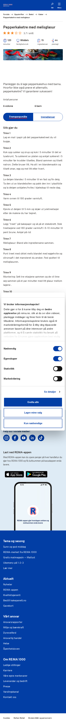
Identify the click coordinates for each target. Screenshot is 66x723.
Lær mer (7, 568)
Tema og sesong (14, 541)
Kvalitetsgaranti (12, 595)
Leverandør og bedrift (15, 681)
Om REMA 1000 (14, 659)
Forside (6, 14)
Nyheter (7, 584)
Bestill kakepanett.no (14, 600)
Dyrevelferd (9, 632)
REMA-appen (10, 589)
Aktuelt (8, 579)
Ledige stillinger (12, 665)
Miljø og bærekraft (13, 627)
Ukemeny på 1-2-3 (13, 562)
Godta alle (33, 402)
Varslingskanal (11, 691)
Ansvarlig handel (12, 638)
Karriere (7, 670)
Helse (6, 643)
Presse (6, 686)
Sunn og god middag (14, 546)
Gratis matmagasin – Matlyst (19, 557)
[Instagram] (6, 438)
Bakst (31, 14)
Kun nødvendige (33, 423)
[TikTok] (41, 438)
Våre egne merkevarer (15, 675)
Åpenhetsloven (11, 648)
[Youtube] (24, 438)
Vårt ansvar (11, 616)
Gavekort (8, 605)
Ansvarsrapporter (12, 622)
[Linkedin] (32, 438)
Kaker (40, 14)
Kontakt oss (9, 697)
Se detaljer (50, 391)
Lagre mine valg (33, 412)
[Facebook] (15, 438)
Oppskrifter (19, 14)
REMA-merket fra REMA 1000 (20, 552)
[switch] (57, 358)
